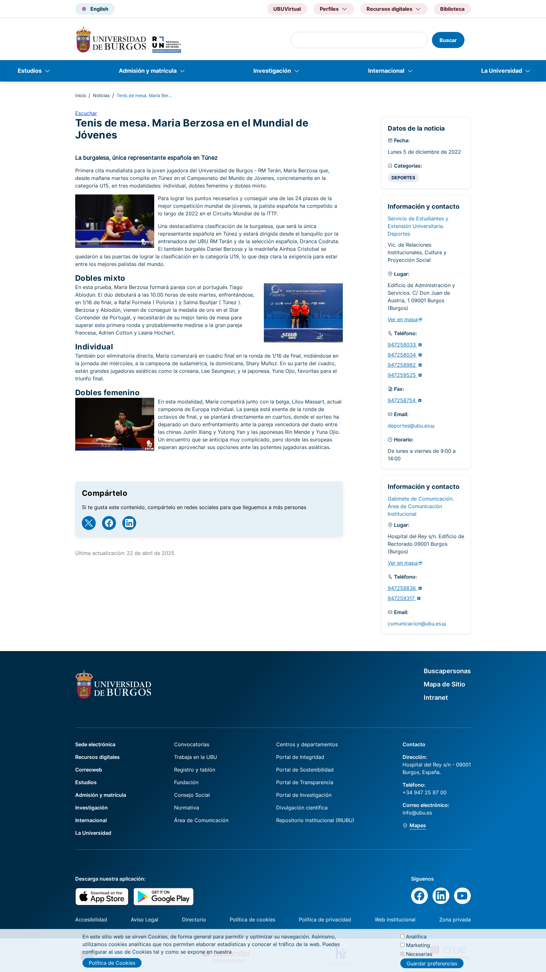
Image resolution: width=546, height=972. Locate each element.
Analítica (416, 936)
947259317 (402, 598)
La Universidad (501, 70)
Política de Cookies (112, 963)
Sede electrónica (95, 744)
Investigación (272, 70)
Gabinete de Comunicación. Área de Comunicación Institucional (421, 506)
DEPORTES (403, 177)
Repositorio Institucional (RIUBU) (315, 820)
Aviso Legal (144, 919)
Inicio (80, 95)
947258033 (402, 344)
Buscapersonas (447, 671)
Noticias (101, 95)
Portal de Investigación (303, 795)
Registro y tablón (194, 769)
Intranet (436, 697)
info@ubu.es (417, 812)
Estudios (30, 70)
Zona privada (455, 919)
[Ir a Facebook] (109, 523)
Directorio (194, 919)
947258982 (402, 365)
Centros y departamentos (307, 744)
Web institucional (395, 919)
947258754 (402, 400)
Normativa (186, 807)
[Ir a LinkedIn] (129, 523)
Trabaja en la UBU (195, 757)
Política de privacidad (325, 919)
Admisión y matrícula (148, 70)
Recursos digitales (97, 757)
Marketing (418, 945)
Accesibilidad (91, 919)
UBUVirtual (287, 9)
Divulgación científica (302, 807)
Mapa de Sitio (444, 684)
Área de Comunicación (201, 820)
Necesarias (419, 953)
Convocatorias (191, 744)
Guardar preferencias (432, 963)
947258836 (402, 588)
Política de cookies (252, 919)
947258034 (402, 355)
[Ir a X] (89, 523)
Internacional (386, 70)
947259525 (402, 375)
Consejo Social (192, 795)
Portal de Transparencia (304, 782)
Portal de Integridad (300, 757)
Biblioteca (452, 9)
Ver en (403, 319)
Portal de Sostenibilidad (305, 769)
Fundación (186, 782)
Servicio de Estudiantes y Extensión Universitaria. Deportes (418, 226)
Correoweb (88, 769)
